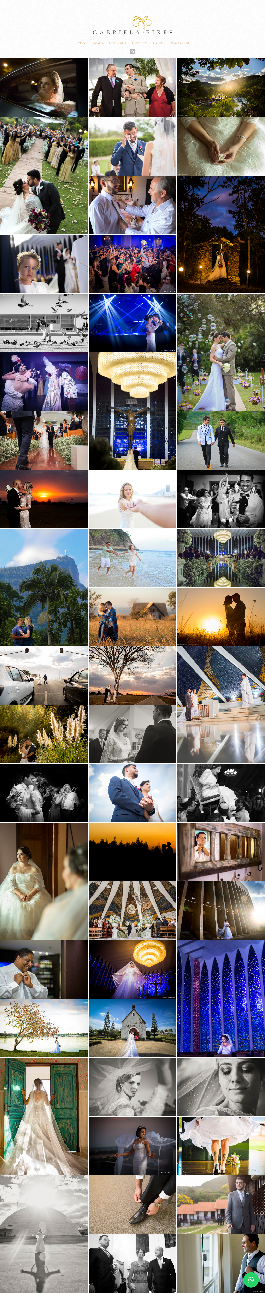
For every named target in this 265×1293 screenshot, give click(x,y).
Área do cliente (180, 43)
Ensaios (97, 43)
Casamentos (117, 43)
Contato (158, 43)
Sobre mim (139, 43)
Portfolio (80, 43)
